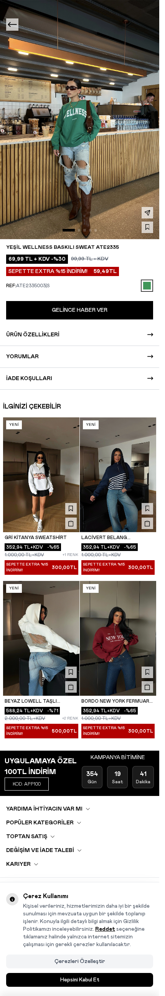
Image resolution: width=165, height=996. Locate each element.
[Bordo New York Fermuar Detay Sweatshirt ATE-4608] (118, 638)
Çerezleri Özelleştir (79, 961)
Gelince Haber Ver (79, 310)
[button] (69, 230)
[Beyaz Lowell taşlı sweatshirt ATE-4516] (41, 638)
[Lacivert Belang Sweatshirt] (118, 474)
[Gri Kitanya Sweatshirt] (41, 474)
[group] (79, 119)
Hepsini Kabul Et (79, 980)
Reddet (105, 929)
